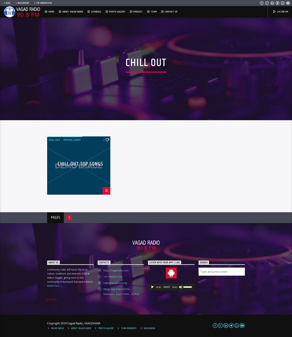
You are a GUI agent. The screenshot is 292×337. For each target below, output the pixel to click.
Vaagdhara (149, 328)
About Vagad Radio (73, 12)
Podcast (138, 12)
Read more (53, 285)
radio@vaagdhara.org (115, 282)
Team (154, 12)
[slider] (188, 287)
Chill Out (54, 139)
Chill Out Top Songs (80, 164)
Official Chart (72, 139)
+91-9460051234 (44, 3)
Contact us (171, 12)
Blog (8, 3)
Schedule (96, 12)
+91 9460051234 (112, 276)
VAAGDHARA (23, 3)
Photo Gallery (117, 12)
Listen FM (282, 12)
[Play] (152, 287)
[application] (171, 287)
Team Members (129, 328)
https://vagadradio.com (116, 270)
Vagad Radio (57, 328)
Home (51, 12)
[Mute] (180, 287)
